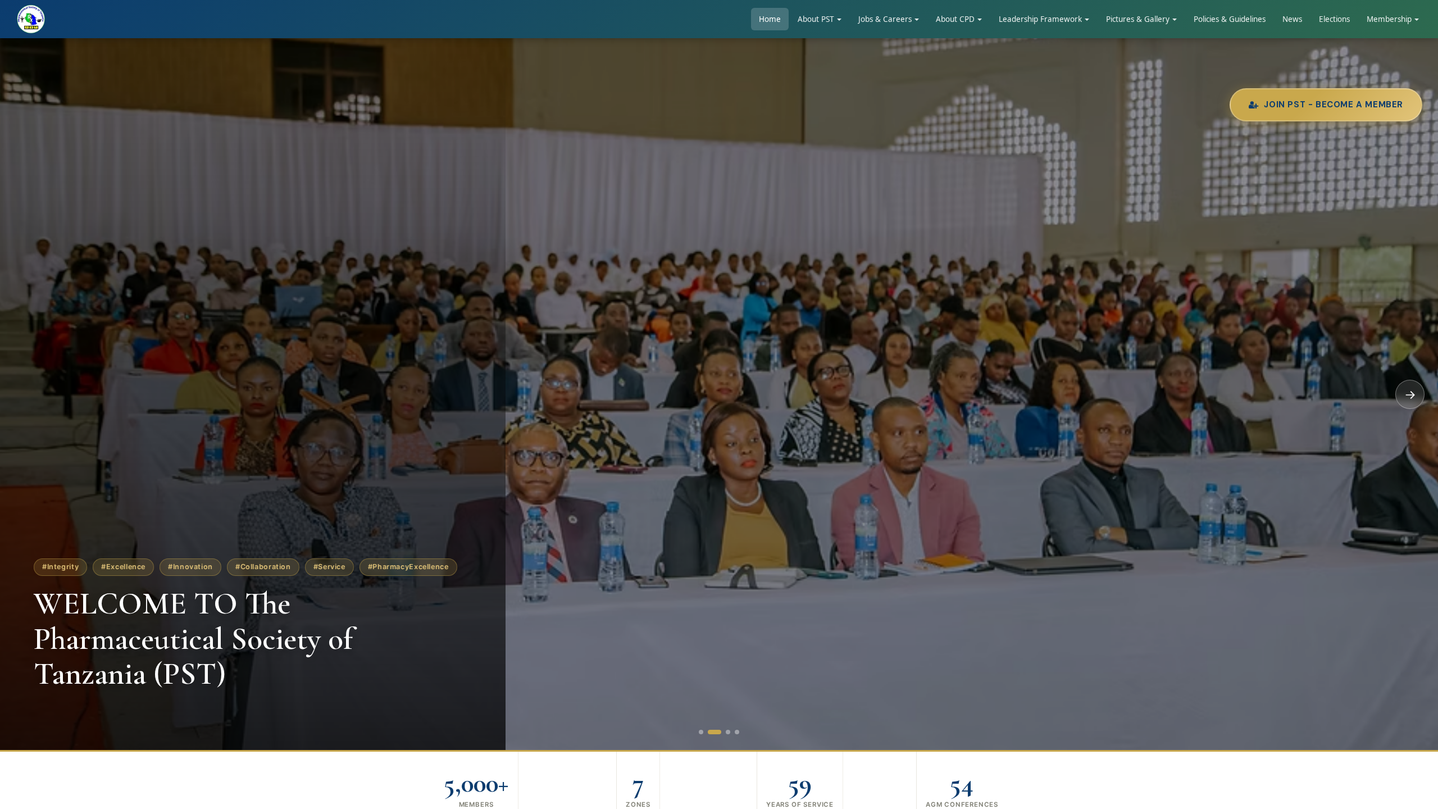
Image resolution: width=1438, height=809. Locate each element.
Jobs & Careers (885, 19)
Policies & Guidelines (1230, 19)
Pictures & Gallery (1137, 19)
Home (770, 19)
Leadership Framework (1040, 19)
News (1292, 19)
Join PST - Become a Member (1333, 105)
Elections (1334, 19)
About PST (816, 19)
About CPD (955, 19)
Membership (1389, 19)
